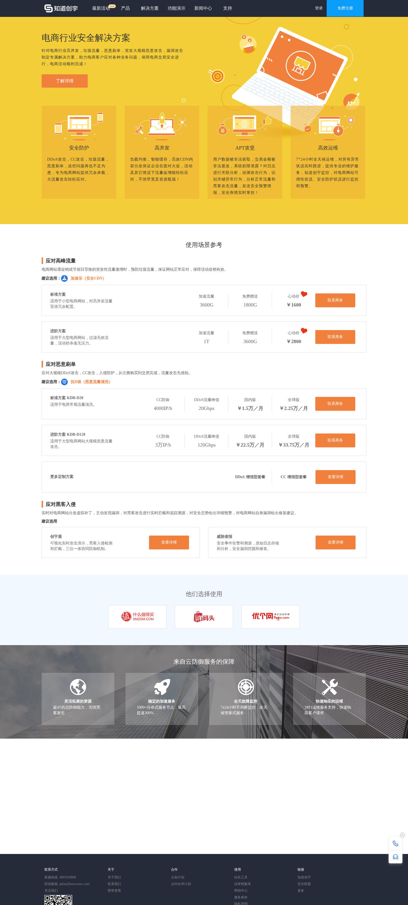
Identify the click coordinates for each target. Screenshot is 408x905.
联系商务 (335, 300)
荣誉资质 (114, 891)
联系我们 (114, 884)
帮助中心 (241, 891)
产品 (125, 8)
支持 (227, 8)
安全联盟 (304, 884)
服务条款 (241, 897)
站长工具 (241, 877)
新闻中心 (203, 8)
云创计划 (177, 877)
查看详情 (335, 477)
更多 (301, 891)
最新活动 (101, 8)
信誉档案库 (242, 884)
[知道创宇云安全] (61, 8)
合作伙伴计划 (181, 884)
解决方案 (150, 8)
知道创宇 (304, 877)
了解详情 (65, 80)
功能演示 (176, 8)
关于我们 (114, 877)
